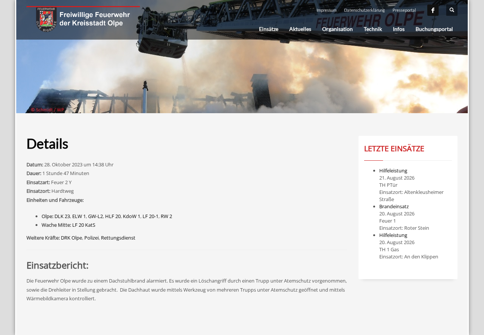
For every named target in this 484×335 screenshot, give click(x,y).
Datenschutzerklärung (364, 10)
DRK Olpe (71, 237)
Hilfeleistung (393, 170)
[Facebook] (433, 10)
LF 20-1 (150, 216)
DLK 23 (62, 216)
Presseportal (404, 10)
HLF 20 (113, 216)
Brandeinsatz (394, 206)
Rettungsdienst (118, 237)
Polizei (91, 237)
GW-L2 (95, 216)
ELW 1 (79, 216)
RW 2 (166, 216)
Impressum (326, 10)
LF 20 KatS (83, 224)
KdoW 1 (131, 216)
